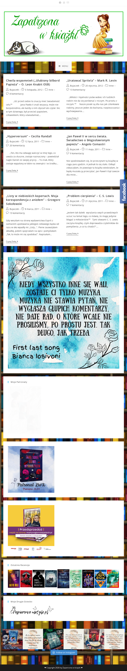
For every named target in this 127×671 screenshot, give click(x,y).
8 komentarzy (17, 93)
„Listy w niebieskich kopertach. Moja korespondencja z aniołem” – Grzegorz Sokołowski (33, 199)
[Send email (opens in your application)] (67, 2)
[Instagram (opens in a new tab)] (64, 2)
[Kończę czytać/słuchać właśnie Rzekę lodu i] (74, 639)
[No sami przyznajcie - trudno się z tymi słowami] (33, 639)
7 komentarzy (77, 205)
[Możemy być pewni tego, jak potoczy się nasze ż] (94, 639)
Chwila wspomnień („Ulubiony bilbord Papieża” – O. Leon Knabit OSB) (33, 82)
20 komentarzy (17, 145)
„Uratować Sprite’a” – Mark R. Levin (91, 80)
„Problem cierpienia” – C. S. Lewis (90, 196)
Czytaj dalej (12, 122)
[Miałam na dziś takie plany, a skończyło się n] (114, 639)
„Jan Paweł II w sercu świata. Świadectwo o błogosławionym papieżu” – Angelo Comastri (88, 140)
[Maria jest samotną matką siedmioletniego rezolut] (12, 639)
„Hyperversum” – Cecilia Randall (29, 136)
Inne (51, 89)
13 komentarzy (77, 89)
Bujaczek (14, 89)
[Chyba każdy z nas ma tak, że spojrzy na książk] (53, 639)
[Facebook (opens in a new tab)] (60, 2)
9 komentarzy (77, 153)
